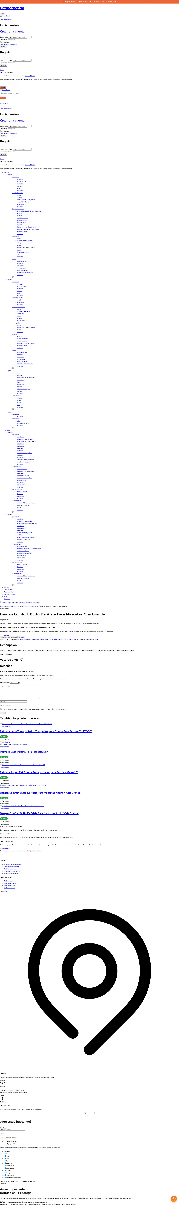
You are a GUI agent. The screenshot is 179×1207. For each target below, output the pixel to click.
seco (18, 188)
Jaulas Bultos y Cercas (61, 639)
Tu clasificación (5, 683)
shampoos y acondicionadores (26, 227)
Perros (71, 639)
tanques (19, 387)
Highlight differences (13, 1144)
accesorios (15, 236)
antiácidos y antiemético (24, 521)
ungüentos (20, 496)
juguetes (19, 245)
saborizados (20, 204)
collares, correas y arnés (25, 241)
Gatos (10, 606)
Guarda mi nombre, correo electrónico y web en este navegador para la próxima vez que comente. (34, 709)
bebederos (20, 314)
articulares (20, 448)
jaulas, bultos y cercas (24, 243)
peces (10, 371)
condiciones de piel (23, 476)
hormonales (20, 457)
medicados (20, 184)
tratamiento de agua (23, 389)
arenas (19, 309)
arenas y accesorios (18, 307)
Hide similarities (11, 1142)
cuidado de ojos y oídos (24, 453)
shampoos (20, 494)
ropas (18, 254)
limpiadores (20, 384)
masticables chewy (23, 202)
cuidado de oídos (22, 218)
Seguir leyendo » (6, 654)
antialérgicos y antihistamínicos (27, 441)
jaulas (18, 323)
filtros (18, 382)
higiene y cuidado (18, 209)
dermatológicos (17, 489)
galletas (19, 197)
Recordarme (6, 42)
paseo (19, 250)
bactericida (20, 266)
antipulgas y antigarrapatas (25, 471)
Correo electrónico (6, 37)
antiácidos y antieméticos (25, 439)
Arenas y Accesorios (18, 606)
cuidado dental (21, 222)
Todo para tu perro (10, 881)
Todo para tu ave (9, 886)
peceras (19, 391)
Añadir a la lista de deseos (9, 637)
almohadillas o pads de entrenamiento (29, 211)
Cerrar (2, 70)
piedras (19, 400)
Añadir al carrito (5, 726)
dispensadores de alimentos (26, 378)
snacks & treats (17, 193)
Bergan (6, 635)
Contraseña (3, 40)
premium (19, 186)
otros (18, 405)
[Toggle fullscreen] (3, 1133)
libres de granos (22, 286)
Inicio (1, 606)
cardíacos (20, 451)
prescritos (15, 435)
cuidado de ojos (22, 341)
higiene (14, 334)
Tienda (5, 606)
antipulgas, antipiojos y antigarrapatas (29, 549)
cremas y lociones (22, 492)
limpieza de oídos (22, 270)
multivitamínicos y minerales (26, 503)
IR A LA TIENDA (30, 76)
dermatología (21, 268)
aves (9, 412)
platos (19, 330)
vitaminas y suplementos (25, 273)
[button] (89, 68)
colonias (19, 216)
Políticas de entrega (10, 869)
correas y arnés (22, 320)
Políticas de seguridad (11, 874)
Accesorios (21, 639)
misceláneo (16, 373)
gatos (10, 280)
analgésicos (20, 437)
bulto (87, 639)
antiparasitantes (22, 261)
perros (10, 175)
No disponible (4, 747)
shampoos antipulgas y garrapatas (28, 229)
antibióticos (20, 444)
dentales (19, 195)
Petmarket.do (12, 8)
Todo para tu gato (10, 883)
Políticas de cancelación (12, 871)
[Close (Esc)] (1, 1133)
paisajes (19, 398)
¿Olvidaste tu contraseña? (8, 44)
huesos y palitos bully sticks (26, 200)
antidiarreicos (21, 446)
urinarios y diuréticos (23, 462)
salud (14, 259)
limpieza (19, 225)
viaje (96, 639)
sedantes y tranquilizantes (25, 460)
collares (19, 318)
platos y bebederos (23, 252)
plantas (19, 403)
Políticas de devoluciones (12, 864)
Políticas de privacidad (11, 867)
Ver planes (112, 2)
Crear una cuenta (12, 31)
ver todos (20, 191)
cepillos (19, 213)
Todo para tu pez (9, 888)
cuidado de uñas (22, 220)
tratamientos (16, 467)
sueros (19, 508)
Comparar (21, 637)
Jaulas (27, 606)
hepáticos (20, 455)
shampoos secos (22, 232)
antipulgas (20, 263)
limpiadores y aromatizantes (26, 248)
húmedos (20, 179)
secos (18, 293)
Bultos (42, 639)
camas (19, 238)
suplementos (21, 485)
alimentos (15, 177)
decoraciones (16, 396)
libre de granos (21, 181)
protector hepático (23, 505)
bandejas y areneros (23, 311)
